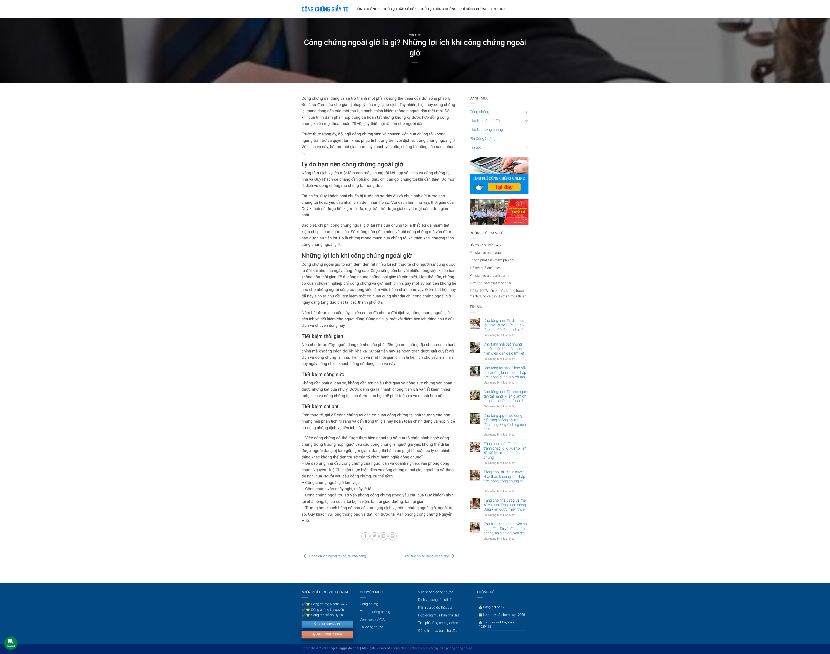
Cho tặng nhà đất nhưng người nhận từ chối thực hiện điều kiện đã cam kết (504, 348)
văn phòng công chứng (456, 648)
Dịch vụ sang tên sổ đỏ (435, 600)
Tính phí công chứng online (438, 623)
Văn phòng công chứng (435, 592)
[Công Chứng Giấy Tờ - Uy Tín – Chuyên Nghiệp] (325, 9)
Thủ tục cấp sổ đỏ (398, 9)
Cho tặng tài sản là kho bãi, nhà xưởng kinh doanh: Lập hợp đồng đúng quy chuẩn (505, 372)
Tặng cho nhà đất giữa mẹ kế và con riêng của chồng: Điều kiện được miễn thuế (505, 505)
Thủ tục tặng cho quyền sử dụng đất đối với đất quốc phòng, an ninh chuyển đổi (505, 528)
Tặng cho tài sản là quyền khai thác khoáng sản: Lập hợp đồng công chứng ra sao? (504, 479)
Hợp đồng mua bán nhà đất (438, 615)
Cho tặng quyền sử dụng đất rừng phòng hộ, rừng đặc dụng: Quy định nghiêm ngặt (505, 422)
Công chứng (366, 9)
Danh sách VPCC (372, 619)
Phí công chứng (329, 634)
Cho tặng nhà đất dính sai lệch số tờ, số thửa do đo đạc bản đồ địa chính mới (504, 325)
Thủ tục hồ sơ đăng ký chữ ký (427, 556)
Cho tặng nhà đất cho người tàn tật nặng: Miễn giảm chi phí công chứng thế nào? (506, 396)
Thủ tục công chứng (438, 9)
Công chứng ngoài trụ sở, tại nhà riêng (337, 556)
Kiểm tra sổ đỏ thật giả (435, 607)
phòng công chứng (425, 648)
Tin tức (497, 9)
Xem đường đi (329, 624)
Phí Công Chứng (474, 9)
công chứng (401, 648)
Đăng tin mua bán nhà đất (437, 631)
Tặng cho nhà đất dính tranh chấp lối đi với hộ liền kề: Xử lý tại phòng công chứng (505, 451)
